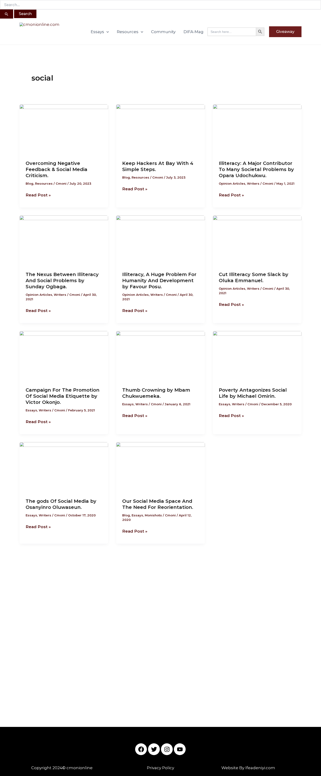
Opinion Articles (232, 183)
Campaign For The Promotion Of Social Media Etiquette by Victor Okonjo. (62, 396)
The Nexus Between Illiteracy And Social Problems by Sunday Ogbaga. (62, 280)
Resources (127, 31)
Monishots (153, 515)
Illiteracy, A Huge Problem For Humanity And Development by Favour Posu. (159, 280)
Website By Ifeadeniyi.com (248, 767)
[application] (106, 31)
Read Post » (38, 194)
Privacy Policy (160, 767)
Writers (253, 183)
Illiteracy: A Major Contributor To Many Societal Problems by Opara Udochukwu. (256, 169)
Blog (29, 183)
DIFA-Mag (194, 31)
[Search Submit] (6, 14)
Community (163, 31)
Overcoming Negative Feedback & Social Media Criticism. (56, 169)
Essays (97, 31)
